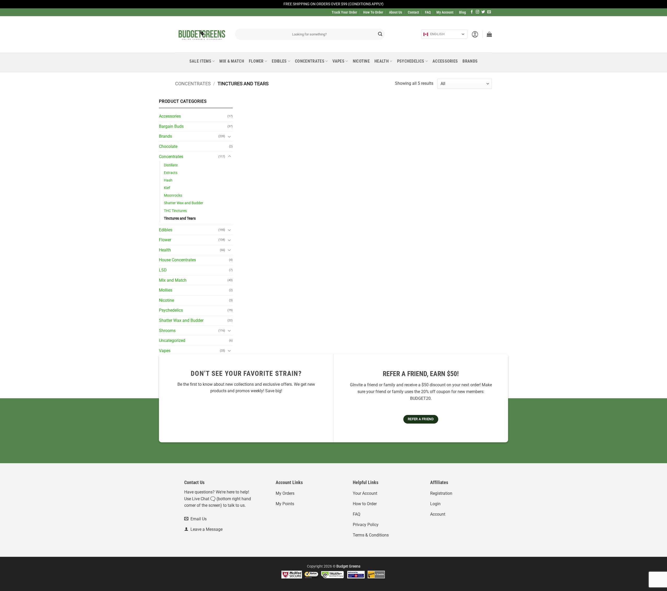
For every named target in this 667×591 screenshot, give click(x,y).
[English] (425, 34)
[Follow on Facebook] (472, 12)
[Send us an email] (489, 12)
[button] (475, 34)
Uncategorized (172, 340)
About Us (395, 12)
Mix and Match (173, 280)
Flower (256, 61)
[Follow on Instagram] (477, 12)
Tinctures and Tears (180, 218)
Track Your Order (344, 12)
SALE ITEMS (200, 61)
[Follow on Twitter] (483, 12)
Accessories (445, 61)
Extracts (170, 173)
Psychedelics (410, 61)
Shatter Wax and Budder (183, 203)
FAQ (428, 12)
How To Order (373, 12)
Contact (413, 12)
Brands (470, 61)
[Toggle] (229, 136)
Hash (168, 180)
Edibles (279, 61)
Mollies (165, 290)
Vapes (338, 61)
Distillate (171, 165)
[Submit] (380, 34)
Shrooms (167, 330)
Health (381, 61)
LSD (163, 270)
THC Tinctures (175, 211)
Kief (167, 188)
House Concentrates (177, 259)
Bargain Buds (171, 126)
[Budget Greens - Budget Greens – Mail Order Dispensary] (201, 34)
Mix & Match (231, 61)
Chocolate (168, 146)
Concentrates (309, 61)
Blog (462, 12)
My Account (444, 12)
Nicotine (361, 61)
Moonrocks (173, 195)
